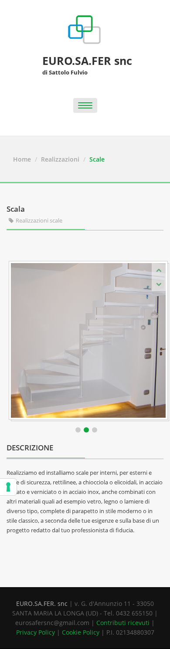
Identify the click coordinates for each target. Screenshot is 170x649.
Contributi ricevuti (123, 623)
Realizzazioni (60, 159)
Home (22, 159)
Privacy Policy (35, 632)
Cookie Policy (80, 632)
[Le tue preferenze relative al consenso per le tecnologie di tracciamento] (8, 487)
